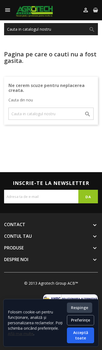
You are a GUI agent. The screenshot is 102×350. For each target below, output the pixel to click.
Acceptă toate (80, 335)
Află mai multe (20, 333)
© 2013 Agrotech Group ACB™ (51, 283)
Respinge (79, 307)
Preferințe (80, 320)
